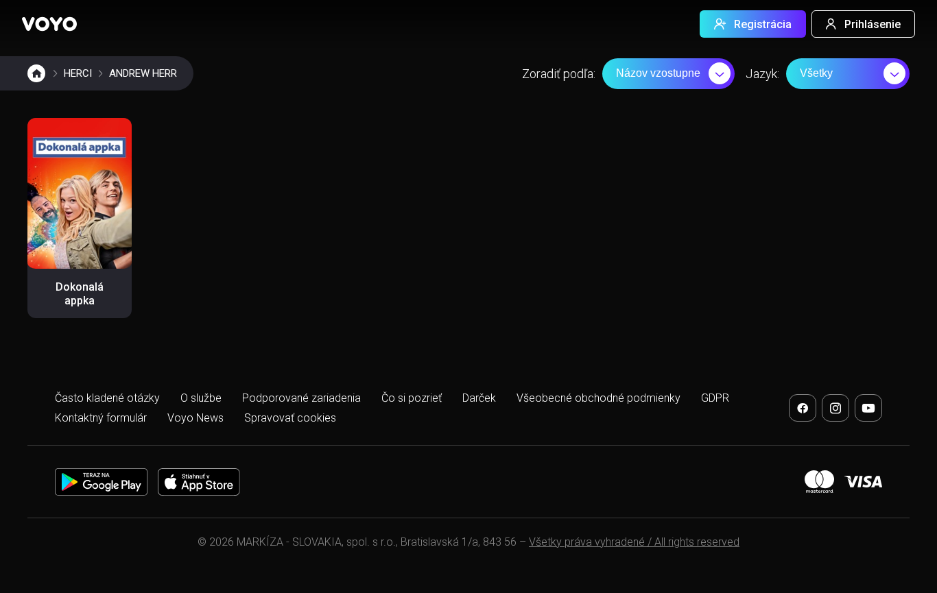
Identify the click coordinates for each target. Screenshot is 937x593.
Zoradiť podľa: (558, 73)
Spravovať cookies (290, 417)
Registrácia (763, 24)
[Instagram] (835, 408)
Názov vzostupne (658, 73)
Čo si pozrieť (411, 397)
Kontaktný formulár (101, 417)
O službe (201, 397)
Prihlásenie (872, 24)
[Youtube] (868, 408)
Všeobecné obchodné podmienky (598, 397)
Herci (78, 73)
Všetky (816, 73)
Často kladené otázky (107, 397)
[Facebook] (802, 408)
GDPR (715, 397)
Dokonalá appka (80, 293)
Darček (479, 397)
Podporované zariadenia (301, 397)
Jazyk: (762, 73)
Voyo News (195, 417)
